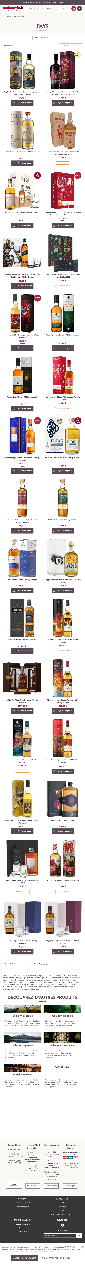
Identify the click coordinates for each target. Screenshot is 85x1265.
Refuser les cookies (70, 1246)
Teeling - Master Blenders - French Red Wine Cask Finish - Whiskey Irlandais (62, 93)
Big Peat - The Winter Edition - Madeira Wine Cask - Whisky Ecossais (63, 153)
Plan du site (22, 1231)
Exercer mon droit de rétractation (62, 1214)
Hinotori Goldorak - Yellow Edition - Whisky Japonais (22, 821)
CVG (62, 1203)
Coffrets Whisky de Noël (58, 975)
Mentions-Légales (22, 1206)
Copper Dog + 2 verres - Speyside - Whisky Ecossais (22, 213)
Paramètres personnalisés (56, 1258)
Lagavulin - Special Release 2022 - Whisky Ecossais (63, 641)
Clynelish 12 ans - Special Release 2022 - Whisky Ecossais (62, 701)
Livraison (62, 1206)
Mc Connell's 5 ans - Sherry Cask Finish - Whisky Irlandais (22, 521)
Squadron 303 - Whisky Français (62, 820)
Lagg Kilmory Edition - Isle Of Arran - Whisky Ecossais (63, 581)
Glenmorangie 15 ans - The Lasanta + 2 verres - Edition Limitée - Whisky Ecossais (63, 213)
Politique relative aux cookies (45, 1252)
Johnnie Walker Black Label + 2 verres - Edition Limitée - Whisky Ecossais (22, 275)
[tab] (42, 38)
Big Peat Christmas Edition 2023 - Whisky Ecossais (63, 881)
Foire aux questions (22, 1224)
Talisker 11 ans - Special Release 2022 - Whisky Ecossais (22, 761)
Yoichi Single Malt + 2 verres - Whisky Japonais (22, 942)
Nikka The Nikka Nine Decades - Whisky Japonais (22, 701)
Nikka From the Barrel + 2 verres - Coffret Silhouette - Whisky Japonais (22, 881)
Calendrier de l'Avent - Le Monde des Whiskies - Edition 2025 (63, 275)
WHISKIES (16, 16)
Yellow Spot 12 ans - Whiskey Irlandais (22, 397)
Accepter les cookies (24, 1258)
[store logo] (13, 8)
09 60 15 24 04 (58, 2)
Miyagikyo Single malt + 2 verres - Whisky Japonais (62, 942)
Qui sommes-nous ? (22, 1203)
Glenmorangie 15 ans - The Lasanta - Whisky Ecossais (62, 398)
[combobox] (42, 8)
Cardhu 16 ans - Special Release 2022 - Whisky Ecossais (63, 761)
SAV (62, 1210)
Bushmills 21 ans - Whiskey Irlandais (22, 639)
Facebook (62, 1225)
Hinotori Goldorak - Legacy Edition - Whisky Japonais (22, 336)
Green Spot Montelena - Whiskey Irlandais (62, 335)
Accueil (8, 16)
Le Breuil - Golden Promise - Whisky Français (62, 457)
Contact (22, 1228)
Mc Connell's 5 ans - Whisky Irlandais (62, 520)
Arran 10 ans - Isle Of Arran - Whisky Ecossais (22, 152)
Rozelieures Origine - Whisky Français (22, 579)
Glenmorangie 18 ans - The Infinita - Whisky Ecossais (22, 459)
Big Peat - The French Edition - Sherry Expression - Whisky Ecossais (22, 93)
